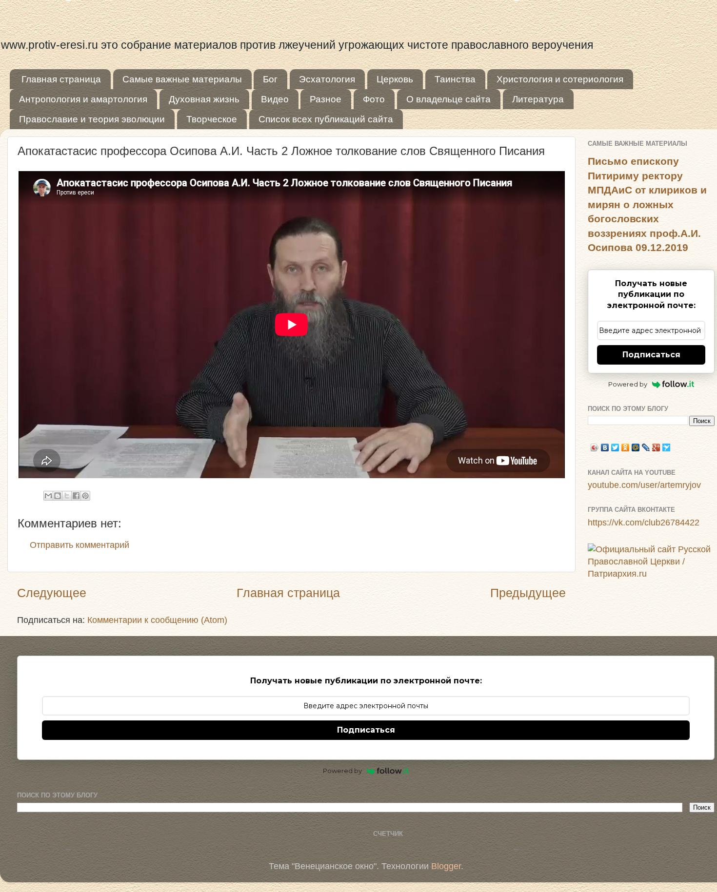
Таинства (455, 79)
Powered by (627, 384)
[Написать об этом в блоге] (57, 496)
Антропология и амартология (83, 99)
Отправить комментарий (79, 545)
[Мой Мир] (636, 447)
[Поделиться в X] (67, 496)
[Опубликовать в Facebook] (76, 496)
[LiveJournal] (646, 447)
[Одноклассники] (625, 447)
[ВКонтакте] (605, 447)
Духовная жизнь (204, 99)
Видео (275, 99)
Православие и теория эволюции (92, 119)
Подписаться (651, 354)
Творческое (211, 119)
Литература (538, 99)
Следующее (51, 593)
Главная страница (61, 79)
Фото (374, 99)
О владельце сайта (448, 99)
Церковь (395, 79)
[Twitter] (615, 447)
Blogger (446, 866)
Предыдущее (528, 593)
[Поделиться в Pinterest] (85, 496)
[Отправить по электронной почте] (48, 496)
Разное (325, 99)
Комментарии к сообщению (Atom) (157, 620)
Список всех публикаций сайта (326, 119)
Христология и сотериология (560, 79)
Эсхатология (327, 79)
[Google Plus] (656, 447)
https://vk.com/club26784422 (643, 522)
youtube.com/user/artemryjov (644, 485)
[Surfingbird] (666, 447)
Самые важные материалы (182, 79)
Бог (270, 79)
